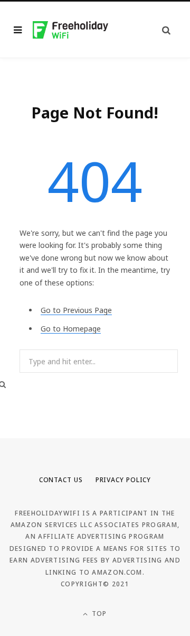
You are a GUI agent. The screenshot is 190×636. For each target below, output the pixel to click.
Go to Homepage (71, 329)
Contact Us (61, 479)
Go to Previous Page (76, 310)
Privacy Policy (123, 479)
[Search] (166, 29)
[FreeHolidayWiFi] (71, 30)
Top (98, 613)
